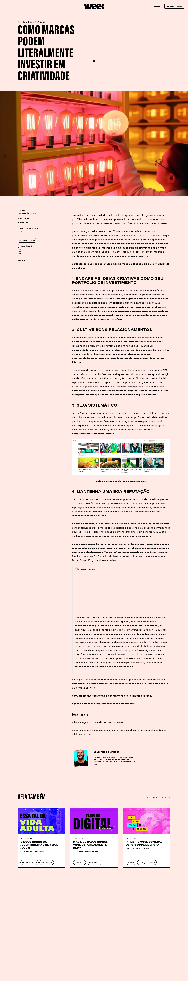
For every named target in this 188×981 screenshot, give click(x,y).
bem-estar (79, 862)
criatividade (24, 246)
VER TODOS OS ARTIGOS (158, 797)
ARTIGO (24, 838)
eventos (131, 862)
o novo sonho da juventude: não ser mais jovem (39, 844)
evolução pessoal (147, 862)
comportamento (29, 862)
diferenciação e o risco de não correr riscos (97, 722)
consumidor (46, 862)
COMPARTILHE (23, 260)
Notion (162, 417)
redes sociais (95, 862)
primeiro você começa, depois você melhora (144, 843)
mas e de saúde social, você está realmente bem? (90, 844)
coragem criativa (27, 240)
